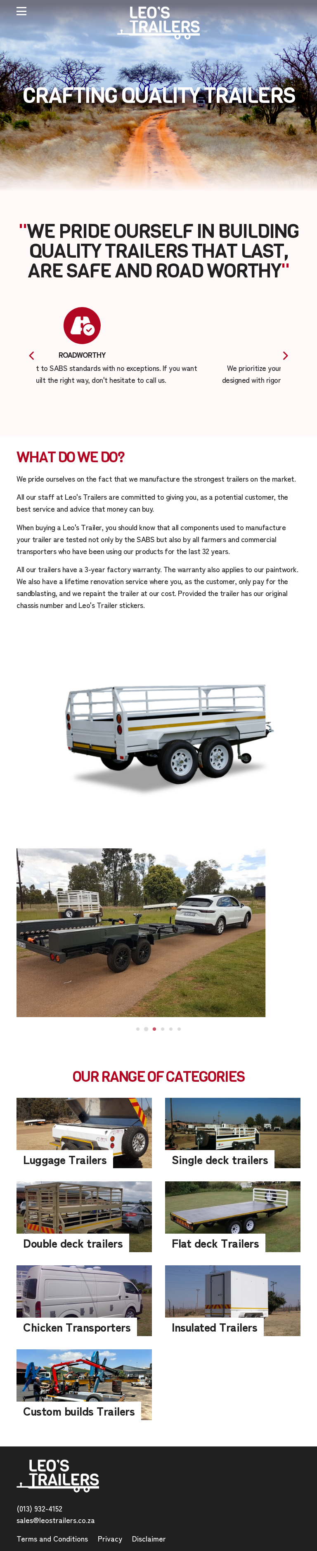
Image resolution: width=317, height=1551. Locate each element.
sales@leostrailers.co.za (56, 1519)
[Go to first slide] (285, 355)
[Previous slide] (31, 355)
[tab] (138, 1029)
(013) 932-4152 (39, 1508)
